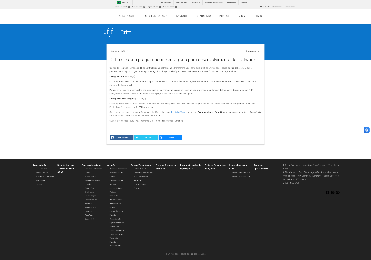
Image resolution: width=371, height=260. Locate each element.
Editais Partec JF (140, 169)
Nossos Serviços (42, 173)
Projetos (137, 188)
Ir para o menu (138, 7)
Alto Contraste (277, 7)
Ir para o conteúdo (121, 7)
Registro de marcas (117, 223)
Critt (125, 32)
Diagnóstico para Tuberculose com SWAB (65, 168)
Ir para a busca (154, 7)
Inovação (111, 165)
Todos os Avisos (254, 51)
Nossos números (116, 200)
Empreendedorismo (91, 165)
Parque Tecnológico (141, 165)
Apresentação (40, 165)
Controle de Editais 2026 (241, 176)
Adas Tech (89, 215)
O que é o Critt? (41, 169)
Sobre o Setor (90, 188)
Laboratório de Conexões (143, 173)
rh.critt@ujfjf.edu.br (179, 112)
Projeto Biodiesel (140, 184)
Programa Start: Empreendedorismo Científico (92, 180)
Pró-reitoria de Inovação (45, 177)
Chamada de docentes (118, 169)
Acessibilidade (289, 7)
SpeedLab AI (89, 219)
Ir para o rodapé (169, 7)
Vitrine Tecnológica (117, 230)
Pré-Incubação (90, 196)
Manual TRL (114, 196)
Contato (39, 184)
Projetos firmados (116, 211)
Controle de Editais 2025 (241, 172)
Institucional (40, 180)
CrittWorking (89, 192)
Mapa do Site (265, 7)
